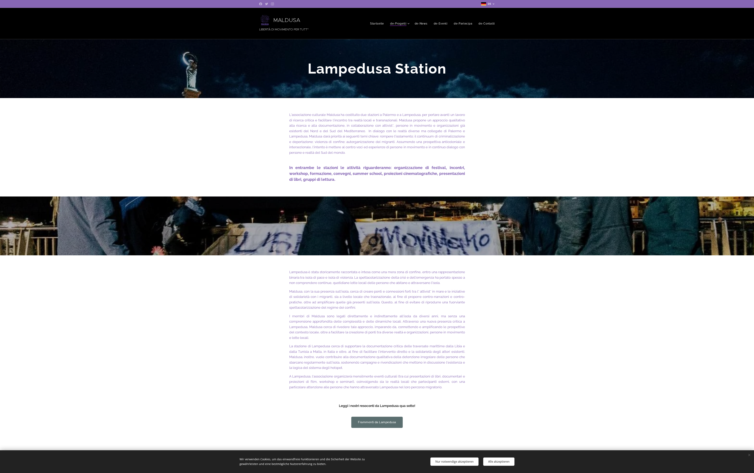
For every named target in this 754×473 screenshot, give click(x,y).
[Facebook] (260, 4)
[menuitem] (378, 23)
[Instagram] (272, 4)
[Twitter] (266, 4)
